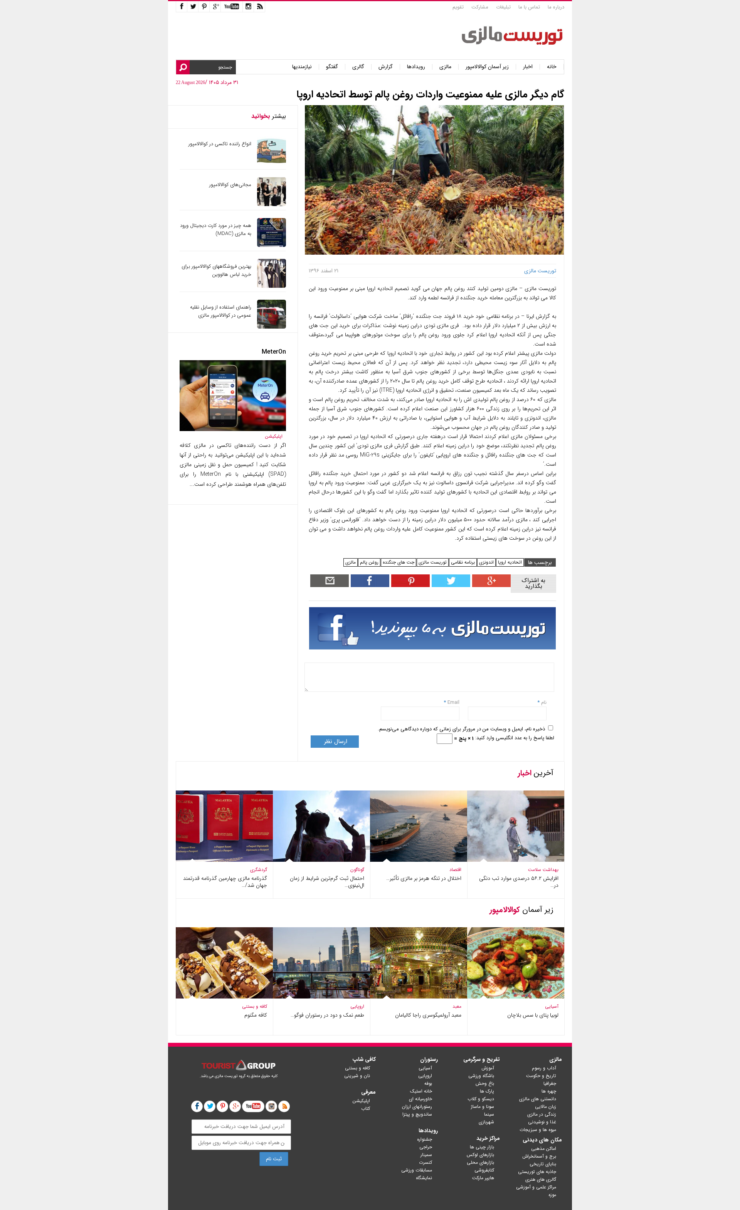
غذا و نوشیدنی (542, 1122)
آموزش (487, 1068)
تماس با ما (529, 7)
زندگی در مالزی (541, 1114)
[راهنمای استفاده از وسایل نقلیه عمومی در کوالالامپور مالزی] (271, 327)
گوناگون (357, 869)
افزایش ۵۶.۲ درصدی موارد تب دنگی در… (518, 881)
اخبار (528, 67)
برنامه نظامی (463, 562)
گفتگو (332, 67)
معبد (456, 1006)
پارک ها (487, 1091)
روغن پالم (369, 562)
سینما (489, 1114)
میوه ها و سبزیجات (538, 1129)
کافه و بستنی (254, 1006)
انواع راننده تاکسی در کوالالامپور (219, 144)
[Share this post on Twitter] (450, 585)
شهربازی (486, 1122)
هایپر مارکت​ (483, 1177)
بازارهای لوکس (480, 1154)
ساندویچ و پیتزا (417, 1114)
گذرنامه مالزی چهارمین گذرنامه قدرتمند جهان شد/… (225, 881)
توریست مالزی (433, 562)
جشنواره (424, 1139)
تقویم (458, 7)
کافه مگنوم (255, 1015)
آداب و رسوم (544, 1068)
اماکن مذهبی (543, 1148)
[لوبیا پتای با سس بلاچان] (515, 997)
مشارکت (479, 7)
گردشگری (258, 869)
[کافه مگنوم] (224, 997)
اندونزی (486, 562)
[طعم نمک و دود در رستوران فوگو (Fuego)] (321, 997)
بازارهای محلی (480, 1162)
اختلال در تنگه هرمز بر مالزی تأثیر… (423, 878)
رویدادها (416, 67)
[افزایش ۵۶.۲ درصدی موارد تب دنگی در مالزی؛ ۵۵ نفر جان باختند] (515, 860)
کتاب (365, 1108)
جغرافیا (549, 1083)
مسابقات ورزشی (416, 1170)
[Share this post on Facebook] (409, 585)
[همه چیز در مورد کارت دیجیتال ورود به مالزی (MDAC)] (271, 245)
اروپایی (357, 1006)
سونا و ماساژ (482, 1106)
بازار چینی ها (482, 1147)
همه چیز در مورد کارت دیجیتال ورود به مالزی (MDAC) (215, 230)
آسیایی (551, 1006)
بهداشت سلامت (543, 869)
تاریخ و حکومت (541, 1075)
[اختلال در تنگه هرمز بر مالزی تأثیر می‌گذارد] (418, 860)
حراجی (425, 1147)
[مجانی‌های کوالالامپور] (271, 204)
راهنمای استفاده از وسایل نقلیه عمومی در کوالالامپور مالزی (220, 311)
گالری (358, 67)
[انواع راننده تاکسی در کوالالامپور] (271, 163)
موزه (552, 1194)
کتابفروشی (484, 1170)
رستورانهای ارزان (417, 1106)
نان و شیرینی (357, 1075)
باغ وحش (485, 1083)
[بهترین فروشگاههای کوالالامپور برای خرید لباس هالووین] (271, 286)
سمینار (426, 1154)
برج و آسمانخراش (539, 1156)
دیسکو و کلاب (481, 1099)
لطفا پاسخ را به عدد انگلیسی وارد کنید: (514, 738)
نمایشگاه (424, 1177)
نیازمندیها (302, 67)
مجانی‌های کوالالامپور (230, 185)
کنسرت (425, 1162)
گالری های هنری (540, 1179)
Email (453, 702)
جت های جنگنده (398, 562)
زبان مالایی (545, 1106)
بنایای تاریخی (543, 1164)
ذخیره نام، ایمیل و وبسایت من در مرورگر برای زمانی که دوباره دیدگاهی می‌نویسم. (461, 729)
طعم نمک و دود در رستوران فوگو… (327, 1015)
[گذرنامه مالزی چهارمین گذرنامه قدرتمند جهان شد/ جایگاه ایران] (224, 860)
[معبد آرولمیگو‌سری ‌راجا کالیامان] (418, 997)
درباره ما (556, 7)
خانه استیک (421, 1091)
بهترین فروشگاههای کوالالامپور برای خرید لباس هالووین (216, 270)
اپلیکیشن (274, 436)
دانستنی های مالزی (537, 1099)
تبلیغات (503, 7)
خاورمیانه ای (420, 1099)
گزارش (385, 67)
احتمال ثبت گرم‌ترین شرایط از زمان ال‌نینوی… (327, 881)
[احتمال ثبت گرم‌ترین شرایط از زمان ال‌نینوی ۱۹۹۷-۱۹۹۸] (321, 860)
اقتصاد (455, 869)
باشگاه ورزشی (481, 1075)
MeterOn (274, 352)
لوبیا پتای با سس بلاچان (532, 1015)
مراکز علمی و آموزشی (536, 1187)
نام (543, 702)
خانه (552, 67)
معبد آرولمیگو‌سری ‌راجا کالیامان (428, 1015)
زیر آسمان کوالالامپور (487, 67)
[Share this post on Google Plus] (490, 585)
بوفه (428, 1083)
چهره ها (549, 1091)
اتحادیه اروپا (510, 562)
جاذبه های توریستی (537, 1171)
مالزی (445, 67)
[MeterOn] (233, 429)
